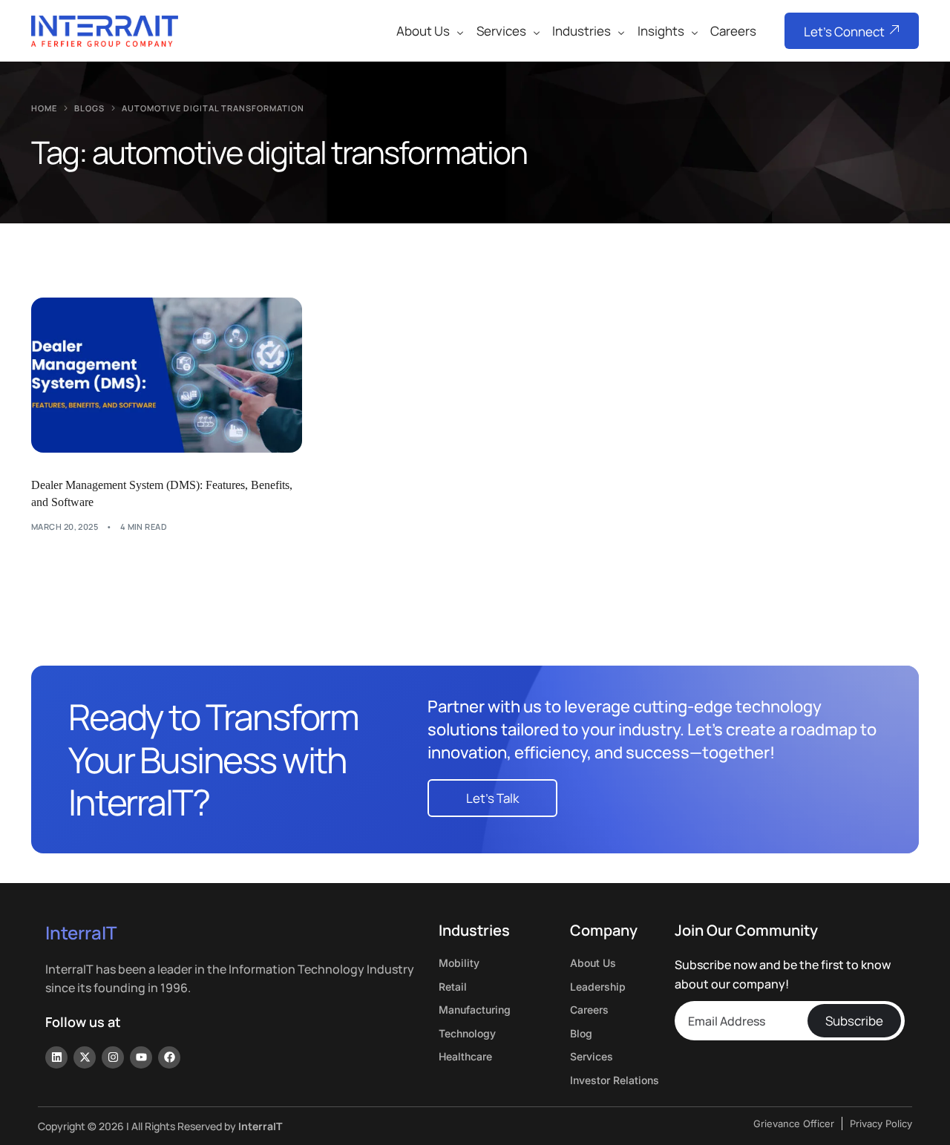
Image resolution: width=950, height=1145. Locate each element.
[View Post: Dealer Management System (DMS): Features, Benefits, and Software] (166, 375)
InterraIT (81, 932)
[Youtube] (141, 1057)
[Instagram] (113, 1057)
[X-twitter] (84, 1057)
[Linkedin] (56, 1057)
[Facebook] (169, 1057)
